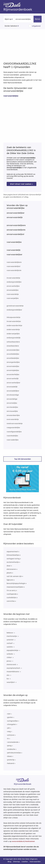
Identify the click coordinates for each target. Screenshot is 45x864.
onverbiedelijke (13, 358)
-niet (8, 714)
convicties (11, 601)
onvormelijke (12, 403)
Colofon (25, 862)
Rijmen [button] (37, 19)
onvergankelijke (13, 362)
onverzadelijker (13, 391)
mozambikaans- (13, 671)
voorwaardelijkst (13, 266)
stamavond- (11, 664)
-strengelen (11, 724)
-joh (8, 728)
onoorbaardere (13, 346)
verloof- (10, 643)
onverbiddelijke (13, 354)
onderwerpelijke (13, 334)
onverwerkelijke (13, 286)
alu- (8, 675)
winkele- (10, 654)
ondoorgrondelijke (14, 282)
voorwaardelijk (13, 250)
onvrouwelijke (12, 411)
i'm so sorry (11, 590)
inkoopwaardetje (13, 317)
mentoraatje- (12, 636)
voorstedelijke (12, 436)
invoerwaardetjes (14, 321)
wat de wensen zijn (14, 576)
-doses (9, 756)
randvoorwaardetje (14, 423)
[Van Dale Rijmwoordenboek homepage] (13, 5)
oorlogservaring (13, 559)
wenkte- (10, 647)
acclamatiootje (13, 562)
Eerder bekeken (11, 26)
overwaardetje (13, 419)
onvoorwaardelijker (15, 213)
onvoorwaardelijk (15, 217)
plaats (9, 573)
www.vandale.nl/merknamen (23, 841)
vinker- (9, 657)
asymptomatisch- (14, 668)
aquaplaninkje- (13, 650)
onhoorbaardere (13, 342)
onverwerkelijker (13, 383)
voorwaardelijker (14, 254)
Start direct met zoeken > (21, 184)
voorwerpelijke (13, 298)
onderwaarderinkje (14, 325)
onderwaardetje (13, 329)
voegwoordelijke (13, 427)
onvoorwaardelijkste (16, 230)
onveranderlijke (13, 350)
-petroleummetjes (14, 753)
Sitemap (16, 862)
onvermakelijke (13, 366)
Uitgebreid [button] (36, 26)
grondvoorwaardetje (15, 306)
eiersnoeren (11, 569)
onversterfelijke (13, 374)
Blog (9, 862)
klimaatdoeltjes (13, 555)
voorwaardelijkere (14, 262)
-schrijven (10, 735)
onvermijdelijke (13, 370)
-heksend (10, 763)
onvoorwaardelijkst (15, 234)
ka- (8, 679)
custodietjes (11, 597)
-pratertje (10, 760)
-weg (9, 731)
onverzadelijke (12, 290)
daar (9, 566)
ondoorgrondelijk (13, 338)
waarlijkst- (11, 682)
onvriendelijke (12, 407)
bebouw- (10, 633)
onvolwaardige (13, 395)
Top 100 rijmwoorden (22, 459)
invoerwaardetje (13, 278)
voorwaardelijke (10, 96)
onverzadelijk (12, 387)
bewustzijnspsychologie (16, 583)
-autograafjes (12, 721)
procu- (9, 661)
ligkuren (10, 580)
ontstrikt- (10, 640)
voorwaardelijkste (14, 270)
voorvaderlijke (12, 440)
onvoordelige (12, 399)
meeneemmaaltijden (15, 587)
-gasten (10, 717)
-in (8, 738)
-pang (9, 746)
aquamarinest (12, 551)
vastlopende (12, 594)
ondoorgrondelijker (14, 310)
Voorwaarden (35, 862)
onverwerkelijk (13, 378)
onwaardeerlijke (13, 415)
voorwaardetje (13, 294)
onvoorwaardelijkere (16, 225)
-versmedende (12, 742)
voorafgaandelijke (14, 432)
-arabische (11, 749)
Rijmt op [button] (8, 19)
